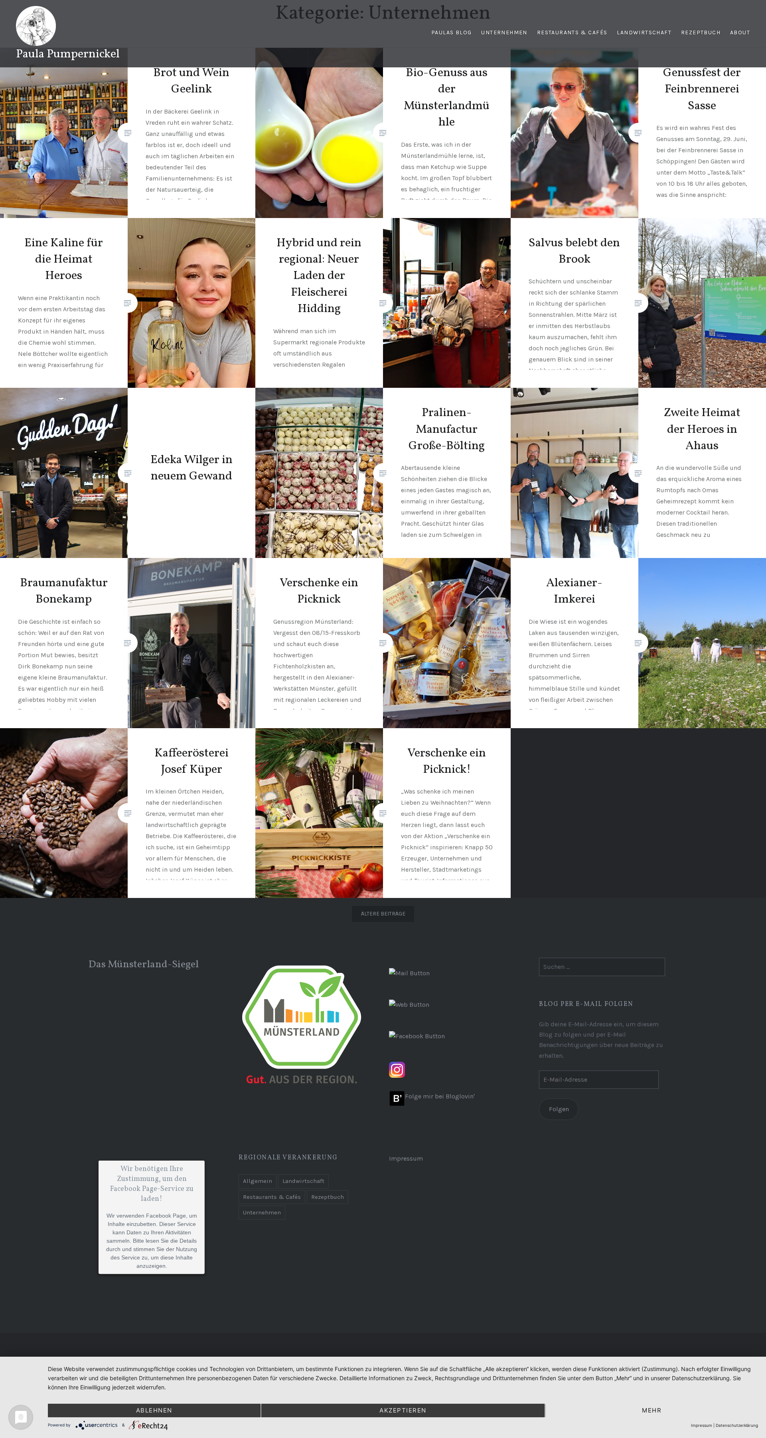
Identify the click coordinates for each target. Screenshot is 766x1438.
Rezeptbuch (701, 32)
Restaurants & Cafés (572, 32)
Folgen (559, 1109)
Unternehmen (504, 32)
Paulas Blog (451, 32)
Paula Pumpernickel (68, 54)
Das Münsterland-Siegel (144, 964)
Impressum (406, 1158)
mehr (651, 1410)
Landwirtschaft (644, 32)
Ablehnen (154, 1410)
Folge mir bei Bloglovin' (440, 1096)
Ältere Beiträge (383, 913)
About (740, 32)
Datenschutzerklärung (737, 1425)
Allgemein (257, 1181)
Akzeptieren (402, 1410)
